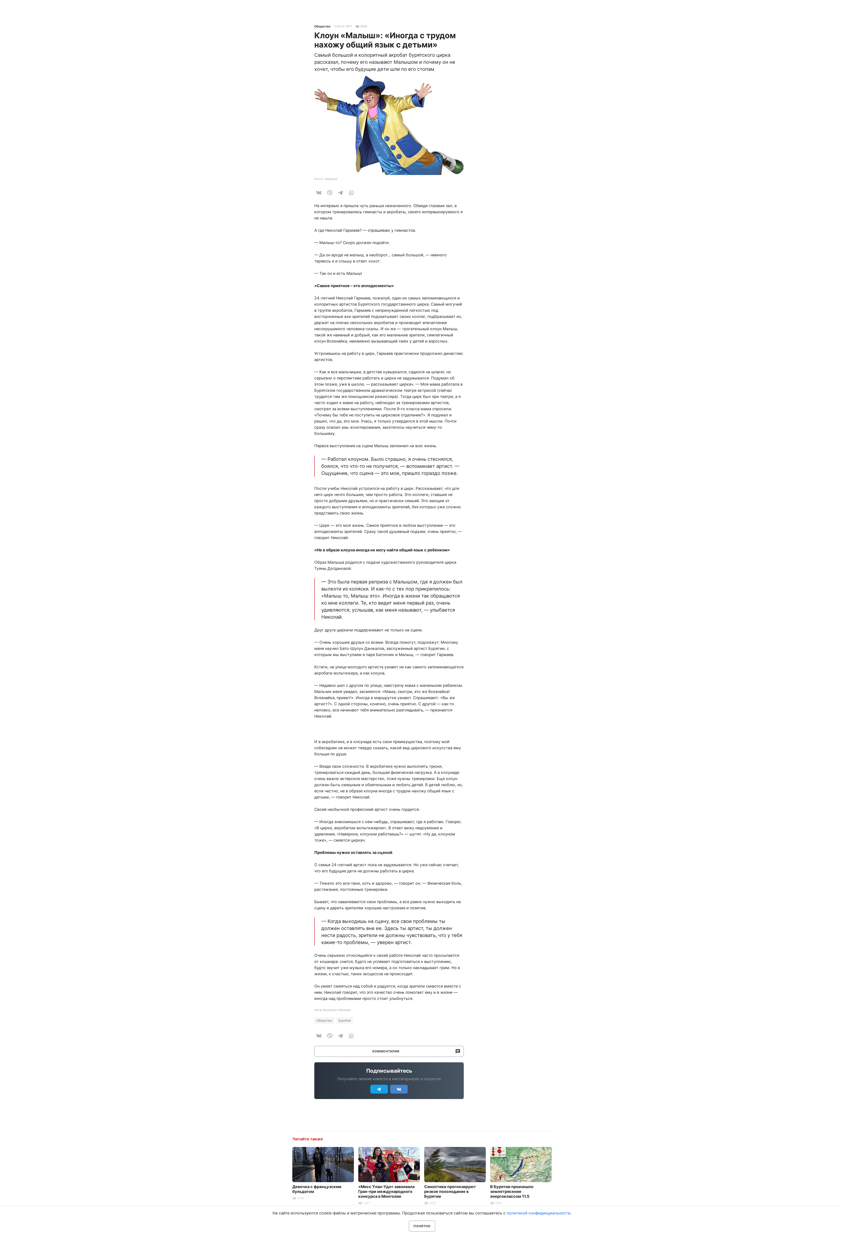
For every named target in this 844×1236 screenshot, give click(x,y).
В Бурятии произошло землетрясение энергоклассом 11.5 (511, 1191)
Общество (322, 26)
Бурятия (344, 1020)
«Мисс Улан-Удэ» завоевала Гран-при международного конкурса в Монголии (386, 1191)
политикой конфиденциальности (538, 1213)
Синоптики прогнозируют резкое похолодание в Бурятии (450, 1191)
